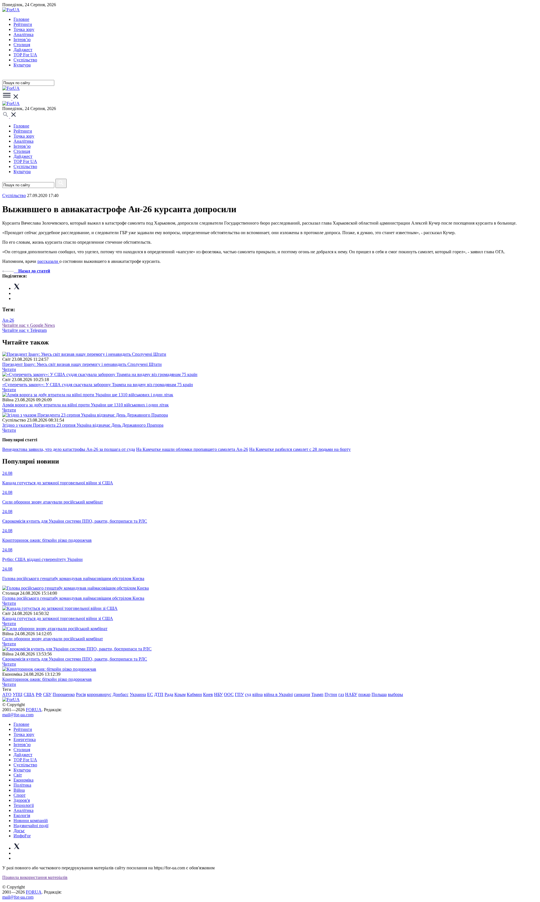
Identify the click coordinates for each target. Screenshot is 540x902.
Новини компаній (31, 820)
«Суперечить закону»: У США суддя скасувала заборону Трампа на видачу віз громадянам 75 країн (97, 384)
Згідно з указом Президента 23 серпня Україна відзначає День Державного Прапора (82, 425)
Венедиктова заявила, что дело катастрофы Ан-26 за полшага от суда (68, 449)
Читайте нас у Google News (28, 325)
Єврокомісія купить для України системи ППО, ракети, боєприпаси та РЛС (74, 659)
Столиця (22, 44)
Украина (138, 694)
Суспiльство (25, 59)
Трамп (317, 694)
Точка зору (24, 29)
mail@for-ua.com (17, 714)
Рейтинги (23, 24)
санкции (302, 694)
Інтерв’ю (22, 39)
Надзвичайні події (31, 825)
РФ (39, 694)
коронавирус (99, 694)
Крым (180, 694)
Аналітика (23, 34)
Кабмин (194, 694)
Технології (24, 805)
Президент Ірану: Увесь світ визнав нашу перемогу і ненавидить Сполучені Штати (82, 364)
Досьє (19, 830)
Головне (21, 19)
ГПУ (239, 694)
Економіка (23, 780)
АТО (7, 694)
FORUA (34, 709)
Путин (331, 694)
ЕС (150, 694)
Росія (81, 694)
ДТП (158, 694)
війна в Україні (278, 694)
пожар (364, 694)
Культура (22, 64)
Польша (379, 694)
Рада (169, 694)
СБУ (47, 694)
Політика (22, 785)
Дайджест (23, 49)
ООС (229, 694)
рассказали (48, 261)
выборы (395, 694)
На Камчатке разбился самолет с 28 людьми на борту (300, 449)
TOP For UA (25, 54)
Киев (208, 694)
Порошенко (64, 694)
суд (248, 694)
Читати (9, 369)
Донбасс (120, 694)
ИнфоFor (22, 835)
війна (257, 694)
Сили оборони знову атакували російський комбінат (52, 638)
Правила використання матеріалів (35, 877)
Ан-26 (8, 320)
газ (341, 694)
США (29, 694)
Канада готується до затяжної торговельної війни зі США (57, 618)
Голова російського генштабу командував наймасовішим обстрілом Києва (73, 598)
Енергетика (25, 739)
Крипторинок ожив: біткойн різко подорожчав (47, 679)
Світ (18, 775)
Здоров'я (22, 800)
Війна (19, 790)
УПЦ (17, 694)
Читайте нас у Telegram (24, 330)
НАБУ (351, 694)
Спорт (20, 795)
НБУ (218, 694)
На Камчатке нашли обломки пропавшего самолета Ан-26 (192, 449)
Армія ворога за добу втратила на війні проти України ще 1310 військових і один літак (85, 404)
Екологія (22, 815)
